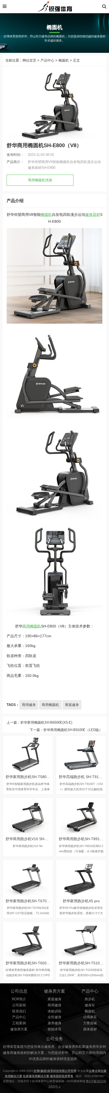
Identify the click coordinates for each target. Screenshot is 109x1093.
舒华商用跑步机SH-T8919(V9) (84, 839)
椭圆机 (63, 60)
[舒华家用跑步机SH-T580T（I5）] (28, 753)
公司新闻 (19, 1005)
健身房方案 (19, 1029)
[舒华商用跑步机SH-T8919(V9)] (81, 816)
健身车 (90, 1005)
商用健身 (29, 705)
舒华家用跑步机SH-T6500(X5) (31, 963)
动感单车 (90, 1017)
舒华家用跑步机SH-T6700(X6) (31, 901)
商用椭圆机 (31, 626)
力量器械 (90, 1023)
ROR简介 (19, 999)
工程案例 (19, 1023)
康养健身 (54, 1023)
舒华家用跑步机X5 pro (81, 901)
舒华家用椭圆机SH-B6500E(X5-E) (46, 722)
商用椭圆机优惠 (40, 180)
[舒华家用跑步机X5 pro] (81, 878)
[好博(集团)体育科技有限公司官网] (54, 6)
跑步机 (90, 999)
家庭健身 (72, 705)
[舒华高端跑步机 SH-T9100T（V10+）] (81, 753)
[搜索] (104, 6)
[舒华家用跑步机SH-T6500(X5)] (28, 939)
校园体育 (54, 1029)
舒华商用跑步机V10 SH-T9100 (31, 839)
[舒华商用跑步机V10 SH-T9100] (28, 816)
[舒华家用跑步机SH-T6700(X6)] (28, 878)
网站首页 (29, 60)
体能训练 (54, 1011)
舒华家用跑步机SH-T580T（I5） (33, 777)
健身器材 (92, 214)
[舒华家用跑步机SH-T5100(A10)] (81, 939)
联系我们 (19, 1011)
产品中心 (47, 60)
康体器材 (90, 1029)
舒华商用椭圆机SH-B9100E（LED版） (72, 730)
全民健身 (54, 1017)
